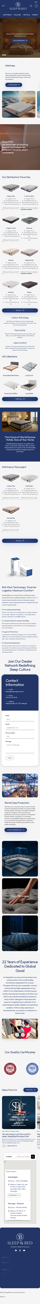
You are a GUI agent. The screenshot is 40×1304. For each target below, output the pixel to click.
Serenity (11, 292)
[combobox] (23, 1157)
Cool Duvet (29, 375)
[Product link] (11, 187)
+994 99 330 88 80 (22, 1181)
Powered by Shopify (18, 1292)
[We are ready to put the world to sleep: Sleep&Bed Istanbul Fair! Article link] (18, 1112)
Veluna (29, 292)
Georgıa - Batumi (16, 1203)
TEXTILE (26, 15)
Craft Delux (29, 486)
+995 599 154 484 (21, 1207)
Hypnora (29, 228)
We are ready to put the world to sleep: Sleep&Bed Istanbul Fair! (16, 1135)
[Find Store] (33, 1157)
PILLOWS (17, 15)
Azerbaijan (13, 1177)
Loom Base (29, 393)
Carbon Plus (11, 196)
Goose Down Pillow (10, 393)
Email (8, 724)
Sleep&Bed (8, 1292)
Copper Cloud (10, 228)
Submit (10, 758)
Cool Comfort (29, 196)
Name (7, 716)
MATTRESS (7, 15)
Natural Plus (11, 518)
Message (8, 741)
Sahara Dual (29, 260)
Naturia (10, 260)
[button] (3, 6)
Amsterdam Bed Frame (11, 375)
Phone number (10, 733)
